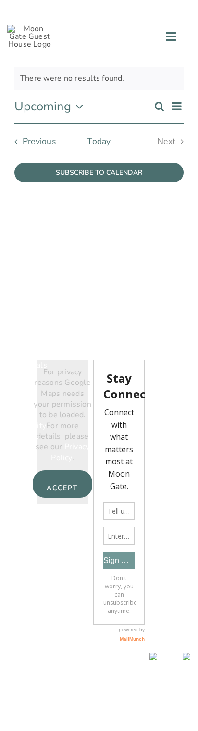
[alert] (99, 78)
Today (99, 141)
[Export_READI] (188, 656)
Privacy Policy (70, 452)
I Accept (63, 484)
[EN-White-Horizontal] (161, 656)
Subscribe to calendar (99, 172)
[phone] (194, 10)
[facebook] (124, 10)
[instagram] (142, 10)
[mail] (177, 10)
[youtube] (159, 10)
